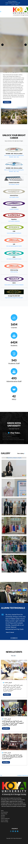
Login (16, 4)
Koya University (17, 838)
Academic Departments (22, 775)
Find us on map (4, 821)
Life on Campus (4, 820)
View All (13, 655)
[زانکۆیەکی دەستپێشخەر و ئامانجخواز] (14, 457)
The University (4, 812)
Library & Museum (5, 818)
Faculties (3, 815)
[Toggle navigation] (1, 12)
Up (1, 775)
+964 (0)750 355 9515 (12, 1)
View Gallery (20, 453)
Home (2, 810)
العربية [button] (13, 4)
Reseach (3, 816)
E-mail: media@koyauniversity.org (12, 2)
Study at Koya (4, 813)
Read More (7, 102)
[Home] (20, 11)
